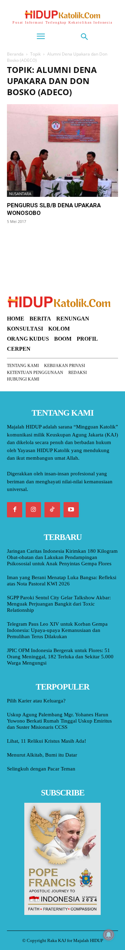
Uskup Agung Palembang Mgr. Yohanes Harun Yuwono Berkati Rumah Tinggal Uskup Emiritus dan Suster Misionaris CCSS (59, 721)
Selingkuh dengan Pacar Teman (41, 769)
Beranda (15, 54)
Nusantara (20, 193)
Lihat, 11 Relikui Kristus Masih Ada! (46, 741)
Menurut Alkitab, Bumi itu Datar (42, 755)
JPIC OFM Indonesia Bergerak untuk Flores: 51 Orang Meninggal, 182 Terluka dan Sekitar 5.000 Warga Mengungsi (60, 657)
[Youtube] (71, 509)
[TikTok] (52, 509)
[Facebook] (14, 509)
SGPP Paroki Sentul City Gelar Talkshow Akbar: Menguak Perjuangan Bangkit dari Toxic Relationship (59, 604)
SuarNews (19, 239)
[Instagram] (33, 509)
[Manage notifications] (108, 934)
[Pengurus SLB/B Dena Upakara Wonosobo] (62, 150)
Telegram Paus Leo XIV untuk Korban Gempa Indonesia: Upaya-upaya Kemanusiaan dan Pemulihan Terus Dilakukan (57, 630)
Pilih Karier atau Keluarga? (36, 700)
